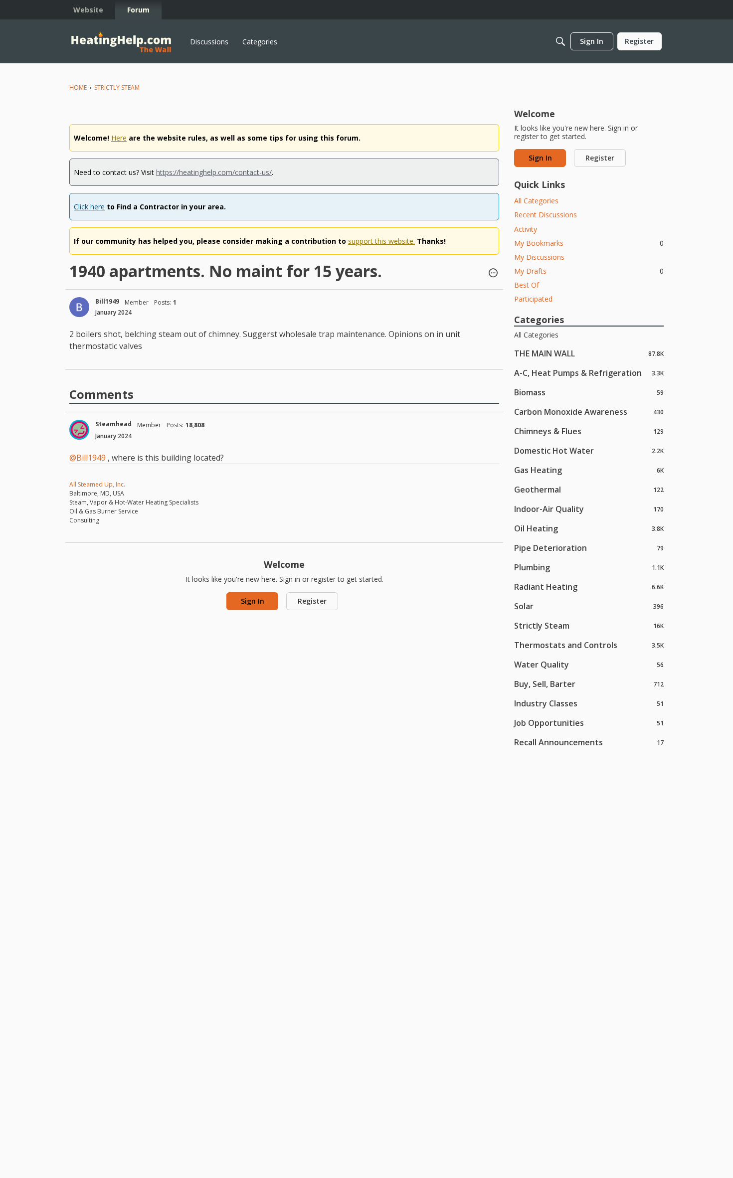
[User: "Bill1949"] (79, 307)
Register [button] (312, 601)
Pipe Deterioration (589, 547)
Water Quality (589, 664)
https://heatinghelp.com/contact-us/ (214, 172)
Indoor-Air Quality (589, 509)
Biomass (589, 392)
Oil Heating (589, 528)
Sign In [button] (252, 601)
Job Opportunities (589, 722)
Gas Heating (589, 470)
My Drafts (589, 271)
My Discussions (539, 257)
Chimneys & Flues (589, 431)
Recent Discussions (545, 214)
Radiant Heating (589, 586)
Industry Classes (589, 703)
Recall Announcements (589, 742)
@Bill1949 (87, 457)
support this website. (381, 241)
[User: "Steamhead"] (79, 430)
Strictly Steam (589, 625)
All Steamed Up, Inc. (97, 484)
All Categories (536, 200)
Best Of (526, 285)
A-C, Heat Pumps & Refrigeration (589, 372)
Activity (525, 229)
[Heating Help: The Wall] (121, 41)
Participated (533, 299)
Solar (589, 606)
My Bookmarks (589, 243)
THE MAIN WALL (589, 353)
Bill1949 (107, 301)
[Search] (560, 41)
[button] (493, 273)
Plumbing (589, 567)
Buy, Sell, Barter (589, 683)
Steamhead (113, 424)
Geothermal (589, 489)
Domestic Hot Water (589, 450)
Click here (89, 206)
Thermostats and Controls (589, 645)
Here (119, 138)
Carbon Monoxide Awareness (589, 411)
